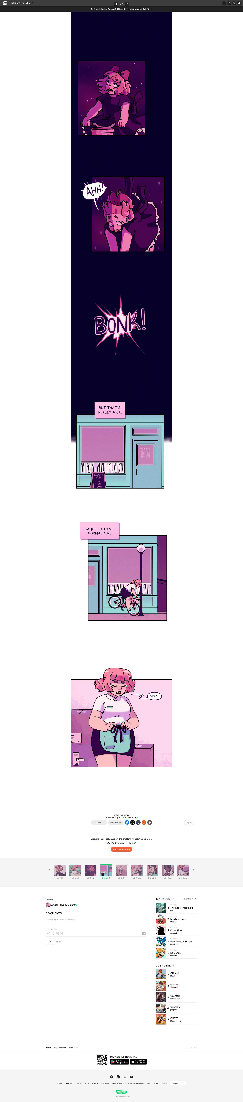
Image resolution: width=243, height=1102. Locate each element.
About (59, 1083)
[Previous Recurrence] (49, 870)
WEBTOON (5, 3)
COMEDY (188, 899)
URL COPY (239, 3)
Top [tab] (49, 942)
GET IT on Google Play (119, 1062)
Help (79, 1083)
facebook (111, 1077)
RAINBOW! (15, 2)
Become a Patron (121, 849)
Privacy (95, 1083)
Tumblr (138, 822)
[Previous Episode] (116, 4)
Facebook (229, 3)
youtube (131, 1077)
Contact (164, 1083)
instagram (118, 1077)
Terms (86, 1083)
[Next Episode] (127, 4)
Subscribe (224, 3)
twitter (125, 1077)
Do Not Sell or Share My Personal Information (131, 1083)
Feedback (69, 1083)
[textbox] (96, 922)
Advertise (105, 1083)
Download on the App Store (138, 1062)
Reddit (144, 822)
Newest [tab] (60, 942)
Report (189, 822)
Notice (48, 1047)
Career (155, 1083)
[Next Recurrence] (194, 870)
